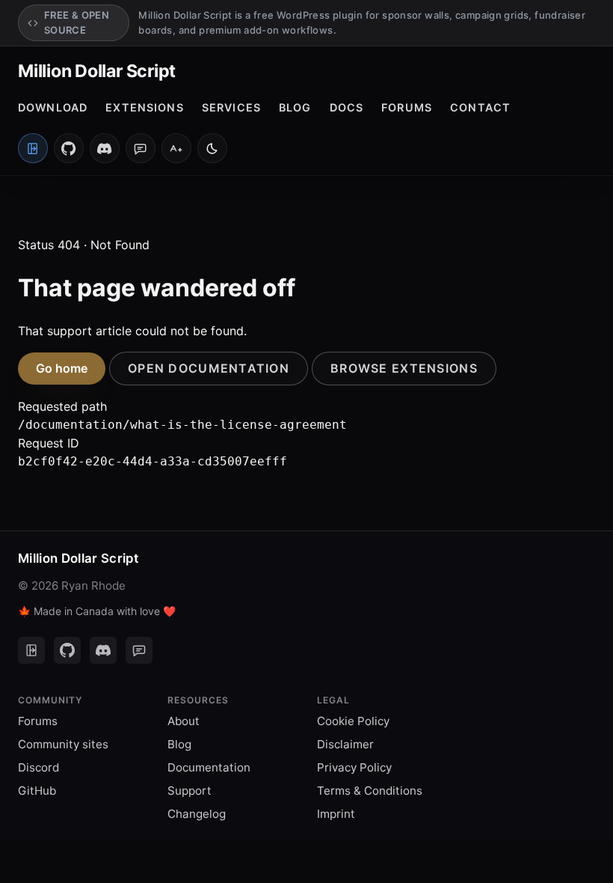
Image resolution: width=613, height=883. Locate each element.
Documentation (208, 767)
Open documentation (208, 368)
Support (189, 790)
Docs (347, 107)
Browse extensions (404, 368)
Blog (295, 107)
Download (52, 107)
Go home (61, 368)
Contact (480, 107)
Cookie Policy (353, 721)
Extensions (144, 107)
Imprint (336, 814)
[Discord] (105, 148)
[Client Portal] (31, 650)
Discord (38, 767)
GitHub (37, 790)
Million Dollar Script (97, 71)
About (183, 721)
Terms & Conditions (369, 790)
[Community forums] (140, 148)
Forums (406, 107)
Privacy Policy (354, 767)
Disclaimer (345, 744)
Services (231, 107)
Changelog (196, 814)
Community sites (63, 744)
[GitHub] (69, 148)
